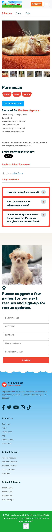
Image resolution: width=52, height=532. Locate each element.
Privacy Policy (11, 518)
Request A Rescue (9, 462)
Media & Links (7, 439)
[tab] (5, 74)
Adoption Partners (9, 465)
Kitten (27, 94)
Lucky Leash (7, 432)
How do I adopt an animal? (23, 192)
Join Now (26, 360)
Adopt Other (7, 495)
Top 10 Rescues (8, 469)
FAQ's (4, 428)
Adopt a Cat (7, 492)
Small (7, 94)
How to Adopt (7, 499)
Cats (28, 13)
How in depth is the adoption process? (18, 203)
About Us (7, 418)
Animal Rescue (10, 452)
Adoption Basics (10, 179)
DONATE (36, 4)
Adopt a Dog (7, 488)
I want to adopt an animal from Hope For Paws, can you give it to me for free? (23, 218)
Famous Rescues (9, 458)
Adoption (7, 13)
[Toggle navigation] (46, 4)
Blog (3, 435)
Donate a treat (15, 103)
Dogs (18, 13)
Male (16, 94)
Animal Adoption (11, 482)
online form (17, 173)
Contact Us (6, 443)
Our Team (6, 424)
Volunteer (6, 473)
